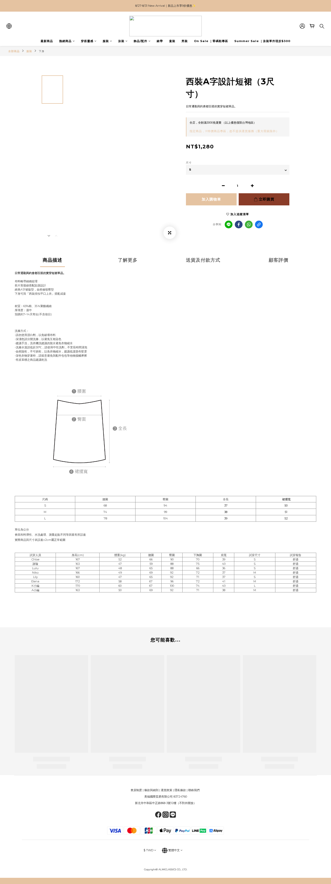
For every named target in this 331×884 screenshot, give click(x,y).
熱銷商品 (65, 41)
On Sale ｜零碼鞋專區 (211, 41)
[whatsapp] (249, 224)
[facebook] (239, 224)
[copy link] (259, 224)
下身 (41, 51)
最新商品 (47, 41)
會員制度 (136, 790)
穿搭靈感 (87, 41)
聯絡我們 (194, 790)
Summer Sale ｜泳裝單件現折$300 (262, 41)
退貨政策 (166, 790)
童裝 (172, 41)
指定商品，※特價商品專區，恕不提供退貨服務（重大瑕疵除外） (234, 131)
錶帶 (160, 41)
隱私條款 (180, 790)
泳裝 (121, 41)
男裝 (185, 41)
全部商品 (14, 51)
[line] (228, 224)
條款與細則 (151, 790)
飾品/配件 (140, 41)
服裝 (106, 41)
